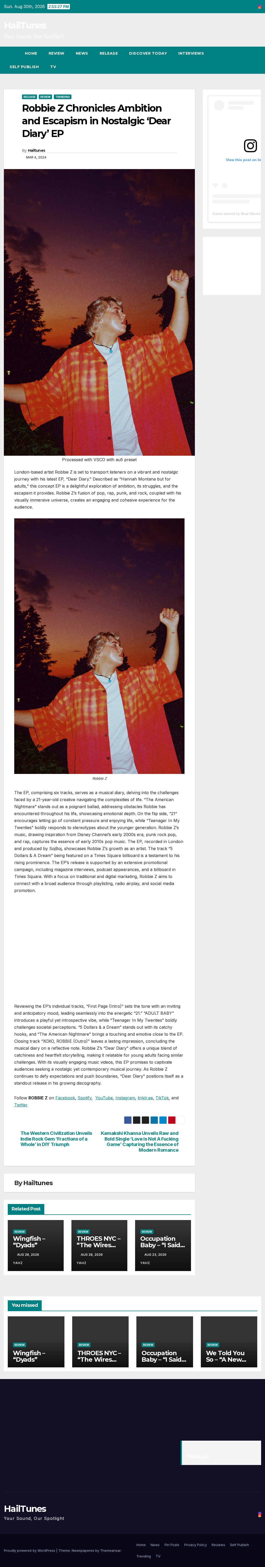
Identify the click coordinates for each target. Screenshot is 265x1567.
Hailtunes (36, 150)
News (82, 53)
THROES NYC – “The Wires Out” (98, 1245)
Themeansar (110, 1550)
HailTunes (25, 25)
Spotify (84, 1097)
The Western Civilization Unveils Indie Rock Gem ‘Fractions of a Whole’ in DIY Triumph (56, 1138)
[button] (247, 60)
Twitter (21, 1104)
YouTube (104, 1097)
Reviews (218, 1545)
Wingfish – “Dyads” (29, 1242)
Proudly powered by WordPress (30, 1550)
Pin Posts (172, 1545)
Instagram (125, 1097)
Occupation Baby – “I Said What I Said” (160, 1245)
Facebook (65, 1097)
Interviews (191, 53)
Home (31, 53)
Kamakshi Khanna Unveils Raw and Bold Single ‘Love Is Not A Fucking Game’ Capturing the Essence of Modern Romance (140, 1141)
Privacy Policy (195, 1545)
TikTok (162, 1097)
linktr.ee (145, 1097)
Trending (62, 96)
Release (109, 53)
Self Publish (24, 66)
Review (56, 53)
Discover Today (148, 53)
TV (53, 66)
